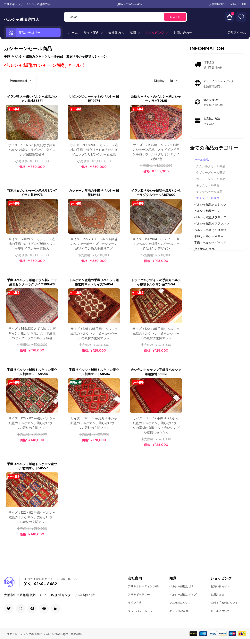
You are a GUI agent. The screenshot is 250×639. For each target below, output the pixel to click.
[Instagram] (20, 609)
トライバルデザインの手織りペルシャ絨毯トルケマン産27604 (156, 282)
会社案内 (114, 32)
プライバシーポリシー (141, 611)
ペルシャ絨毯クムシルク (210, 204)
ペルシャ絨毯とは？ (181, 586)
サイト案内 (91, 32)
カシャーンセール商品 (210, 179)
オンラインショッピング (219, 81)
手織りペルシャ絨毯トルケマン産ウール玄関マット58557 (32, 466)
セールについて (220, 611)
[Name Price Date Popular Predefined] (18, 81)
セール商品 (201, 159)
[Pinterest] (44, 609)
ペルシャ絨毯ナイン (207, 210)
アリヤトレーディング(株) (144, 586)
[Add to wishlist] (54, 118)
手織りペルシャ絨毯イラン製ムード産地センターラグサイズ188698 (32, 282)
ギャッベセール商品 (209, 191)
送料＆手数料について (224, 602)
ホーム (73, 32)
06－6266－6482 (130, 4)
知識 (133, 32)
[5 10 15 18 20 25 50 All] (172, 81)
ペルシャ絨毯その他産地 (210, 230)
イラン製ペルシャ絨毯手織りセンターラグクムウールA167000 (156, 192)
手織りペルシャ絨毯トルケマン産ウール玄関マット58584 (32, 371)
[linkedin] (56, 609)
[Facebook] (32, 609)
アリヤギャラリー (139, 594)
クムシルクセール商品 (210, 166)
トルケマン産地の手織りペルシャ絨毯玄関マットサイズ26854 (94, 282)
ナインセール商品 (208, 198)
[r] (9, 609)
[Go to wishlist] (241, 17)
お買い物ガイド (220, 586)
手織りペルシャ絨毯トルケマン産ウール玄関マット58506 (94, 371)
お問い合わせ (182, 32)
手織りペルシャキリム (208, 236)
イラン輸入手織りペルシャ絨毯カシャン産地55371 (32, 98)
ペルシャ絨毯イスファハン (211, 223)
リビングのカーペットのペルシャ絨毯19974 (94, 98)
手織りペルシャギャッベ (210, 242)
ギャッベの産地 (178, 611)
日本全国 (209, 62)
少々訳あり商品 (204, 249)
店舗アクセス (236, 32)
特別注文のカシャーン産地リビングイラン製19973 (32, 192)
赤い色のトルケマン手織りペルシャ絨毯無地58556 (156, 371)
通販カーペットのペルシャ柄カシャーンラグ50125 (156, 98)
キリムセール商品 (208, 185)
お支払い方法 (212, 118)
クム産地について (180, 602)
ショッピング (155, 32)
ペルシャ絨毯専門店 (21, 19)
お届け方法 (217, 594)
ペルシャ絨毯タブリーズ (210, 217)
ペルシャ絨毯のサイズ (183, 594)
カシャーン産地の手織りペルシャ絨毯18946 (94, 192)
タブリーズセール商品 (210, 172)
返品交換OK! (212, 99)
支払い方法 (135, 602)
